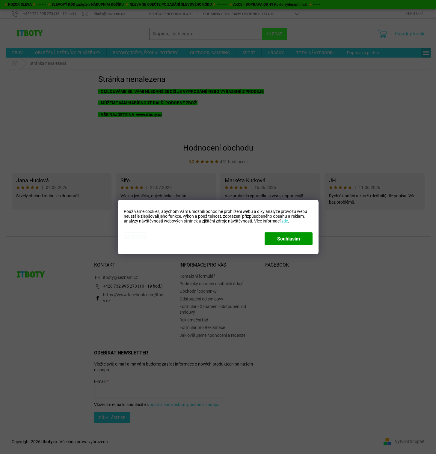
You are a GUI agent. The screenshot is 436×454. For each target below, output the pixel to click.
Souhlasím (288, 239)
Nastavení (135, 236)
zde (284, 221)
